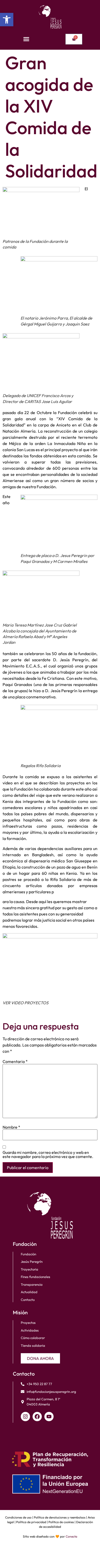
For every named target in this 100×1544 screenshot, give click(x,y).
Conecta (71, 1536)
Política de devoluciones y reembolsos (59, 1517)
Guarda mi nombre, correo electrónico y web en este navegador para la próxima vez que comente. (48, 1154)
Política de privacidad (31, 1522)
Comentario (15, 1061)
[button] (6, 19)
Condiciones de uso (18, 1517)
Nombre (11, 1127)
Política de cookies (61, 1522)
